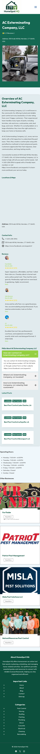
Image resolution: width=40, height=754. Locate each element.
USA (24, 401)
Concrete (21, 726)
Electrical (21, 728)
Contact (21, 694)
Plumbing (21, 720)
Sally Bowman (9, 296)
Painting (21, 717)
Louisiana (7, 401)
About (21, 688)
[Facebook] (16, 751)
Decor (21, 723)
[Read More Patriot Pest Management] (20, 539)
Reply (6, 284)
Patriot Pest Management (13, 556)
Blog (21, 691)
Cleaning (21, 731)
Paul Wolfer (8, 264)
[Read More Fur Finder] (20, 496)
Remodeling (21, 734)
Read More (9, 517)
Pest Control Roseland (13, 519)
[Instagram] (24, 751)
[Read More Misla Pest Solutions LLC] (20, 580)
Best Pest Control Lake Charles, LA (17, 405)
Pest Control (17, 401)
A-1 (6, 323)
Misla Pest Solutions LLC (12, 597)
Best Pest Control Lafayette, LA (16, 422)
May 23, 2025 (8, 266)
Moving (21, 711)
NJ (6, 519)
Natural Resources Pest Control (15, 638)
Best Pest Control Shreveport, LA (17, 439)
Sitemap (22, 696)
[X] (20, 751)
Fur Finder (6, 512)
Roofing (21, 714)
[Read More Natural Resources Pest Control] (20, 622)
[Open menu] (35, 7)
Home (21, 685)
